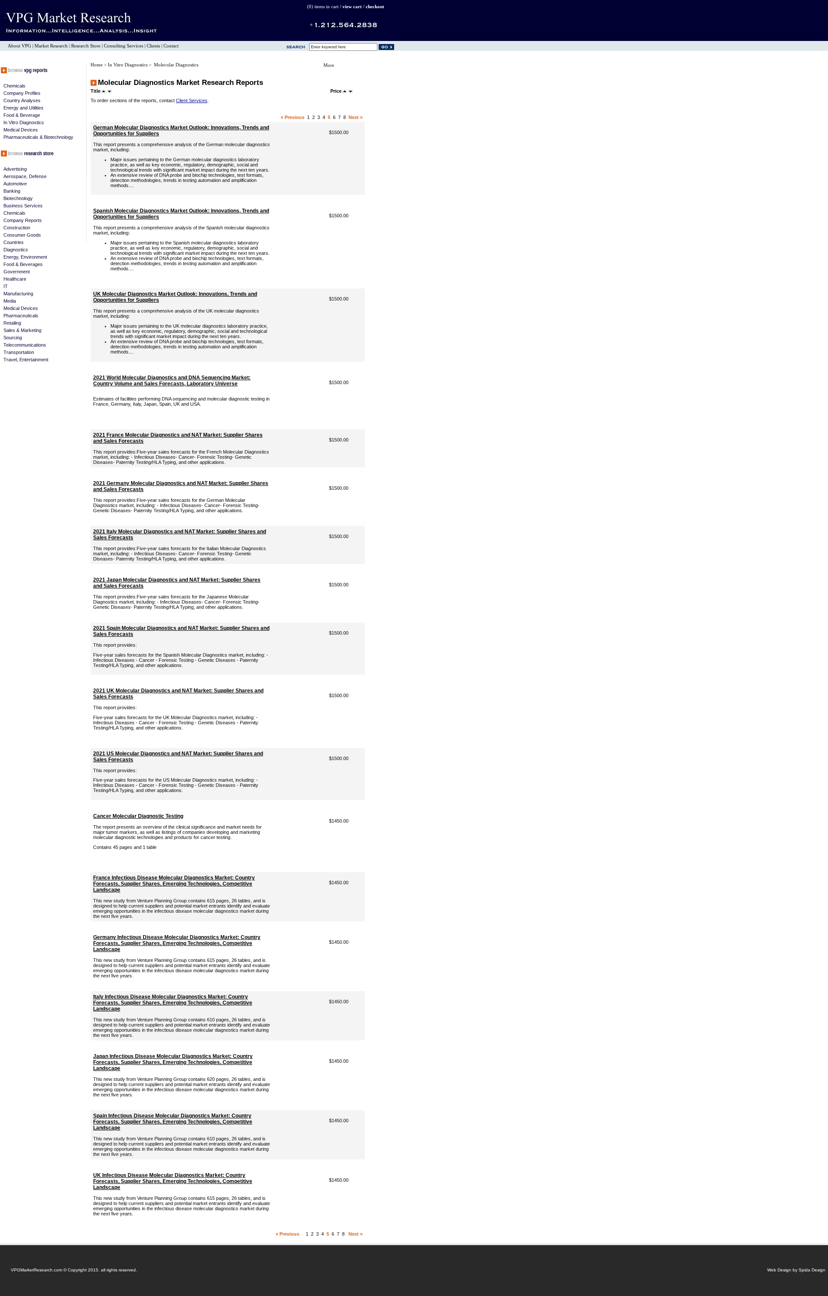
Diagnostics (15, 249)
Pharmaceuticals (20, 315)
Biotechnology (18, 198)
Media (9, 301)
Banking (11, 191)
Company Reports (22, 220)
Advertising (15, 169)
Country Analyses (22, 100)
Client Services (191, 100)
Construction (16, 227)
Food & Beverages (23, 264)
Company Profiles (22, 93)
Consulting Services (123, 46)
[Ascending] (103, 91)
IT (5, 286)
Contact (171, 46)
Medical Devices (20, 129)
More (328, 65)
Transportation (18, 352)
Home (97, 65)
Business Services (23, 205)
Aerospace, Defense (25, 176)
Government (16, 271)
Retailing (12, 323)
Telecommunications (24, 344)
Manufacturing (18, 293)
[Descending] (110, 91)
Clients (153, 46)
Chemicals (14, 85)
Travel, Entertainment (25, 359)
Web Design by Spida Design (796, 1270)
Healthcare (14, 279)
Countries (13, 242)
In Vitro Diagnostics (23, 122)
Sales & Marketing (22, 330)
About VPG (19, 46)
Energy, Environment (25, 257)
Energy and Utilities (23, 107)
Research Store (85, 46)
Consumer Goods (22, 235)
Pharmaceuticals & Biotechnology (38, 137)
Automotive (15, 183)
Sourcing (12, 337)
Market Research (51, 46)
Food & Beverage (21, 115)
